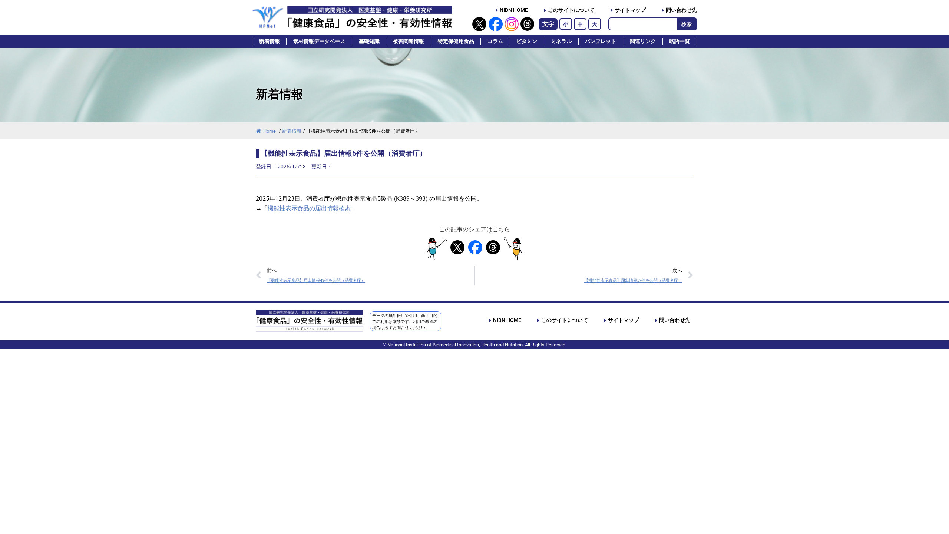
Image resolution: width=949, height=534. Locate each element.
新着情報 (269, 41)
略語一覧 (679, 41)
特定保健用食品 (456, 41)
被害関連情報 (408, 41)
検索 (686, 24)
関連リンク (643, 41)
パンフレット (600, 41)
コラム (495, 41)
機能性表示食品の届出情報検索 (309, 208)
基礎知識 (369, 41)
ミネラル (561, 41)
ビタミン (526, 41)
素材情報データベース (319, 41)
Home (270, 131)
